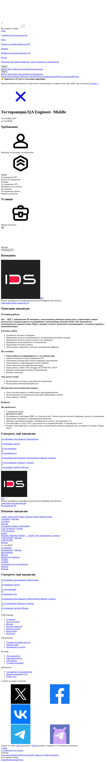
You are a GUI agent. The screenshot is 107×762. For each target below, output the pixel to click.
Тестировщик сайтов (10, 444)
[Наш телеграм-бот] (59, 743)
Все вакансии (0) (21, 303)
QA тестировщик (8, 448)
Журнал (75, 76)
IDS (42, 298)
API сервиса (11, 660)
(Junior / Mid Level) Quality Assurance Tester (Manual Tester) (26, 517)
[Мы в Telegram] (20, 743)
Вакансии (5, 76)
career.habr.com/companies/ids (13, 503)
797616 (34, 746)
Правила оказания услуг (17, 674)
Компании (51, 76)
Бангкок (15, 519)
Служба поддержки (15, 663)
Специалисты (16, 76)
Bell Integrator (7, 550)
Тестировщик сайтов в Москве (14, 467)
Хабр (3, 760)
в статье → (94, 83)
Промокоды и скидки (15, 647)
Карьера (13, 760)
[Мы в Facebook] (59, 703)
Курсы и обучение (30, 76)
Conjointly (5, 519)
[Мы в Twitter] (20, 703)
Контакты (10, 633)
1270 (18, 746)
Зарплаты (68, 76)
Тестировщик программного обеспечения (19, 439)
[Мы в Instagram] (59, 723)
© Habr (4, 748)
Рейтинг (60, 76)
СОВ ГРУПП (7, 538)
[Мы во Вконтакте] (20, 723)
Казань (20, 528)
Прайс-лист (11, 676)
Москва (18, 538)
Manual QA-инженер (10, 557)
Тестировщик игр (9, 453)
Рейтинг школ (12, 645)
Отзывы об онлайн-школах (18, 642)
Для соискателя (13, 656)
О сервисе (10, 619)
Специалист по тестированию (14, 564)
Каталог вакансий (14, 626)
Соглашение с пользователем (19, 672)
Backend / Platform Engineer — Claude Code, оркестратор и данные (30, 535)
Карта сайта (11, 631)
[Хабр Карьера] (11, 26)
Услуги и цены (12, 622)
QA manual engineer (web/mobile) (15, 526)
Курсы (20, 760)
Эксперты (42, 76)
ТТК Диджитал (8, 528)
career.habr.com (7, 303)
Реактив (4, 566)
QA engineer (6, 548)
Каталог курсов (13, 629)
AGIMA (4, 559)
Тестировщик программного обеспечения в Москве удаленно (28, 458)
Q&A (8, 760)
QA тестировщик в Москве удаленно (17, 462)
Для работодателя (14, 658)
